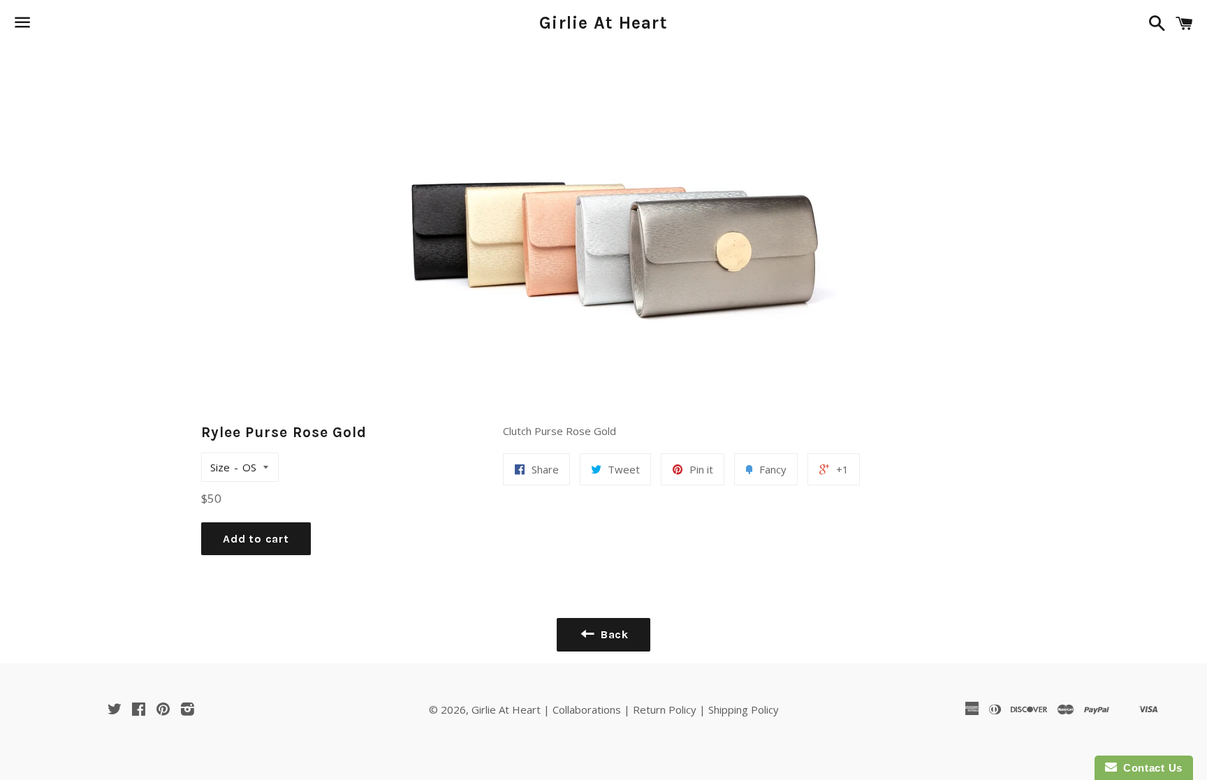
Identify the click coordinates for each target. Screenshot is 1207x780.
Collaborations (587, 709)
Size (220, 467)
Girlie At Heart (603, 23)
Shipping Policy (743, 709)
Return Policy (664, 709)
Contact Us (1150, 768)
